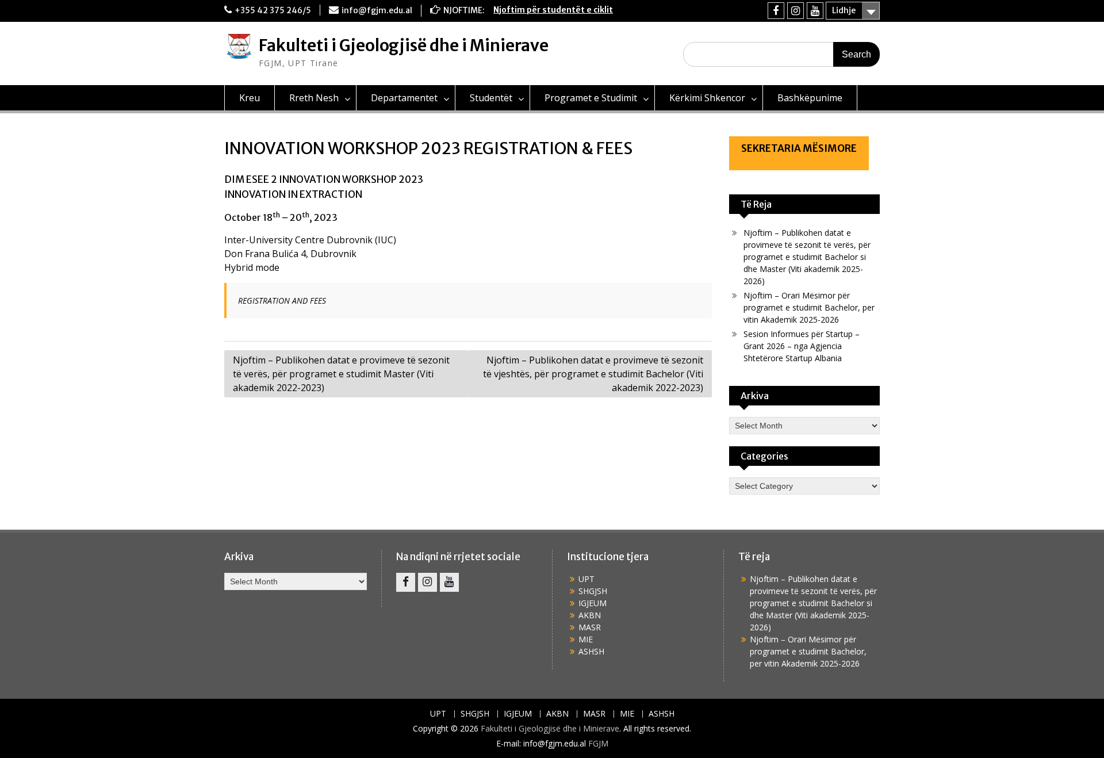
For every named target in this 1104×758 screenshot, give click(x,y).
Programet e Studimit (591, 97)
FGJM (598, 743)
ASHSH (591, 651)
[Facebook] (776, 10)
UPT (586, 578)
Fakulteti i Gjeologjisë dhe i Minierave (404, 45)
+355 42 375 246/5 (273, 10)
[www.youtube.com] (815, 10)
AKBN (589, 615)
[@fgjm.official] (795, 10)
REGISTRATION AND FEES (282, 300)
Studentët (491, 97)
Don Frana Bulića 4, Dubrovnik (290, 253)
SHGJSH (592, 590)
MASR (589, 627)
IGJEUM (592, 603)
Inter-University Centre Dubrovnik (298, 239)
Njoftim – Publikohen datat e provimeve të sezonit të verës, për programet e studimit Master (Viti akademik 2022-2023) (341, 374)
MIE (585, 639)
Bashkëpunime (809, 97)
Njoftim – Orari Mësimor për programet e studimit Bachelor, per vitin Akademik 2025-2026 (809, 307)
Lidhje (844, 10)
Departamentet (404, 97)
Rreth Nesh (314, 97)
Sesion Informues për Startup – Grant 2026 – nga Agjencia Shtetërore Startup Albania (801, 345)
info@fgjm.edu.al (377, 10)
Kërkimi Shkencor (707, 97)
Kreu (249, 97)
